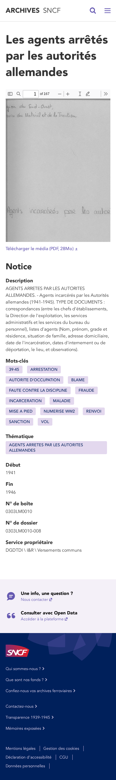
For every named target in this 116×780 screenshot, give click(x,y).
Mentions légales (20, 748)
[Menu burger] (107, 11)
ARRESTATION (43, 369)
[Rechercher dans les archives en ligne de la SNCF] (93, 11)
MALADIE (62, 400)
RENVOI (93, 411)
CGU (63, 757)
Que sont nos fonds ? (25, 679)
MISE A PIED (20, 411)
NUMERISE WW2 (59, 411)
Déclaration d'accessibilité (29, 757)
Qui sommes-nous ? (23, 668)
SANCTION (19, 421)
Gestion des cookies (61, 748)
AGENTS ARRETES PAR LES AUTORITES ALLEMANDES (46, 448)
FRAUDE (86, 390)
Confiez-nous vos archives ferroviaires (39, 690)
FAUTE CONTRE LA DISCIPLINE (38, 390)
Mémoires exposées (23, 728)
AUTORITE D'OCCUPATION (34, 380)
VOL (45, 421)
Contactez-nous (20, 706)
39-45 (14, 369)
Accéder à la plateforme (42, 619)
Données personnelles (25, 766)
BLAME (78, 380)
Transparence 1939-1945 (28, 717)
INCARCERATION (25, 400)
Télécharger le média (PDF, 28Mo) (39, 249)
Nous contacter (34, 599)
